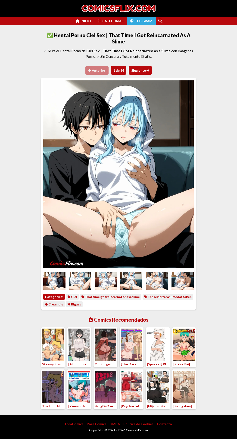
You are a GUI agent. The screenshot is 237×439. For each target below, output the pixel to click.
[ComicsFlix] (118, 8)
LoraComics (74, 424)
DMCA (115, 424)
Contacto (164, 424)
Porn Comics (96, 424)
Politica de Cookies (138, 424)
